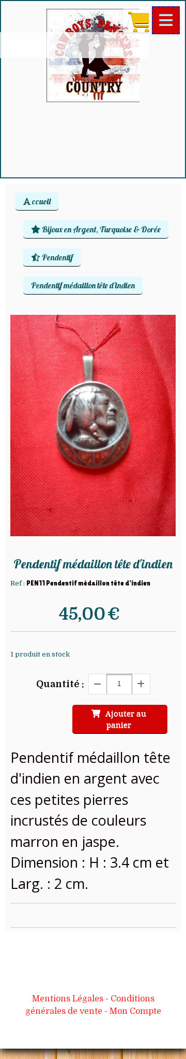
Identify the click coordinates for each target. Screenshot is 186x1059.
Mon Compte (135, 1011)
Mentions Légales (67, 999)
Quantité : (60, 684)
